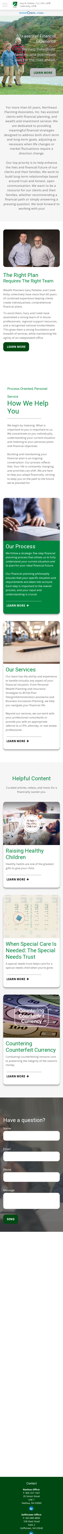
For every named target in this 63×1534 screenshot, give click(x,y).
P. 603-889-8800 (31, 1518)
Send (11, 1219)
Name (7, 1128)
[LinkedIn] (31, 1508)
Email (7, 1149)
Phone (7, 1169)
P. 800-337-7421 (31, 1492)
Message (9, 1190)
